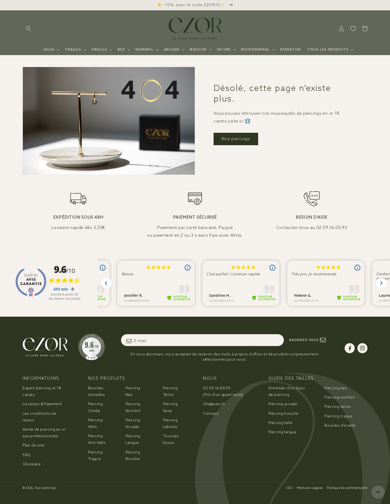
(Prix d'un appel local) (223, 391)
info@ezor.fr (214, 403)
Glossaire (32, 464)
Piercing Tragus (95, 455)
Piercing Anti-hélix (97, 439)
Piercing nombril (339, 397)
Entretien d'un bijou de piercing (286, 391)
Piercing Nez (132, 391)
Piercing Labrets (170, 423)
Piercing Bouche (132, 455)
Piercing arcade (282, 403)
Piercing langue (282, 432)
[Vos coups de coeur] (353, 28)
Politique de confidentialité (347, 488)
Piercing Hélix (95, 423)
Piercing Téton (170, 391)
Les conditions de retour (39, 416)
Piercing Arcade (132, 423)
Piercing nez (335, 388)
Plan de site (33, 445)
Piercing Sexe (170, 407)
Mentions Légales (310, 488)
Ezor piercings (45, 488)
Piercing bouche (283, 413)
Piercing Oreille (95, 407)
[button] (28, 28)
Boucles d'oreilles (96, 391)
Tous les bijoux (171, 439)
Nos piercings (236, 138)
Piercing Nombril (132, 407)
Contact (211, 413)
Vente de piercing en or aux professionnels (44, 432)
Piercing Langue (132, 439)
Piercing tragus (338, 416)
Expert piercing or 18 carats (42, 391)
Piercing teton (337, 406)
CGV (290, 488)
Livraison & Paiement (42, 403)
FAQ (27, 454)
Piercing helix (280, 422)
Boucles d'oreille (339, 425)
